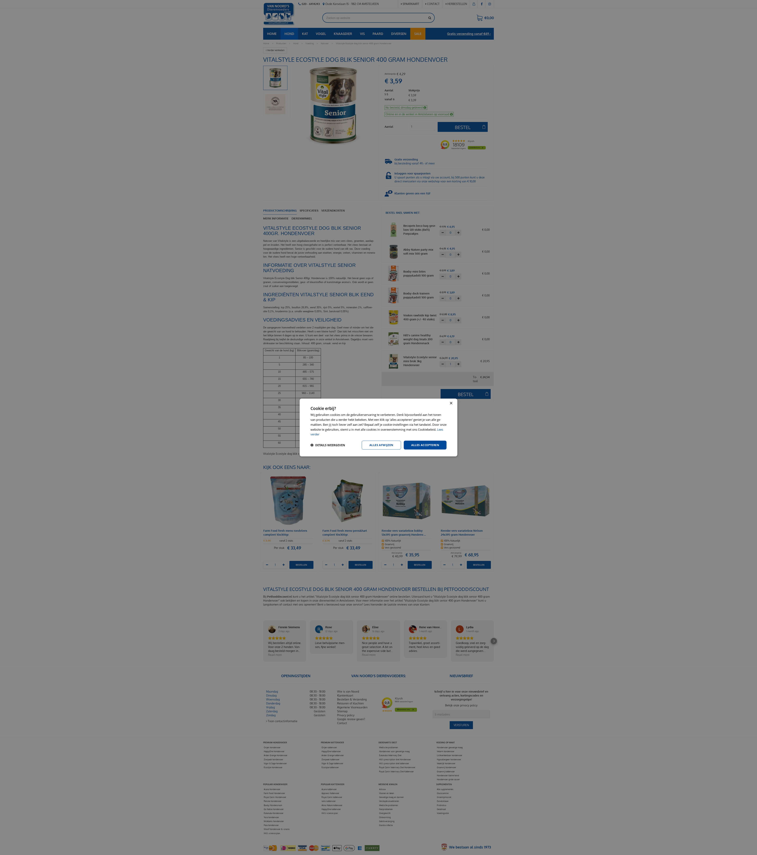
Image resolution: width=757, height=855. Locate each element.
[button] (327, 445)
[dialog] (378, 428)
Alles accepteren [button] (425, 445)
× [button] (450, 403)
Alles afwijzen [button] (381, 445)
